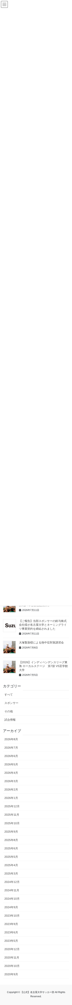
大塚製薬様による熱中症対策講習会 (41, 642)
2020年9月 (11, 974)
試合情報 (10, 719)
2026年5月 (11, 764)
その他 (8, 711)
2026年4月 (11, 772)
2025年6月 (11, 848)
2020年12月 (12, 949)
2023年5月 (11, 940)
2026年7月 (11, 747)
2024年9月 (11, 907)
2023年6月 (11, 932)
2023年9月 (11, 924)
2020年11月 (11, 957)
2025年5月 (11, 856)
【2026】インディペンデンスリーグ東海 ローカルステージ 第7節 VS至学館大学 (43, 666)
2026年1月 (11, 797)
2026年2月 (11, 789)
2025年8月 (11, 840)
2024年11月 (11, 890)
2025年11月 (11, 814)
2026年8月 (11, 739)
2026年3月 (11, 781)
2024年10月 (12, 898)
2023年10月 (12, 915)
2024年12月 (12, 881)
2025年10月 (12, 823)
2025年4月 (11, 865)
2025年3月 (11, 873)
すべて (8, 694)
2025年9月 (11, 831)
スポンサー (11, 703)
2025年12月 (12, 806)
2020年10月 (12, 965)
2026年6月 (11, 756)
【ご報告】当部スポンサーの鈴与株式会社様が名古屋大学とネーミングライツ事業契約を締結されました (43, 624)
